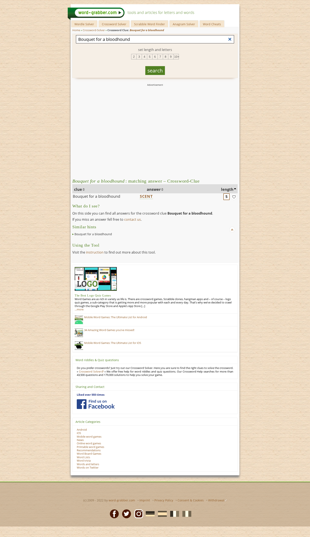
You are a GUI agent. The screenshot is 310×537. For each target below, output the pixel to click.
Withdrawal (216, 500)
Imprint (144, 500)
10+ (176, 56)
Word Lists (83, 457)
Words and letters (88, 464)
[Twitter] (125, 513)
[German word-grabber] (149, 513)
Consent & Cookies (191, 500)
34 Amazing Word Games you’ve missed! (109, 330)
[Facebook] (113, 513)
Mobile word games (89, 436)
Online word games (89, 443)
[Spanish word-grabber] (161, 513)
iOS (79, 433)
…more (79, 309)
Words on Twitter (87, 467)
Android (82, 429)
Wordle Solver (84, 24)
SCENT (146, 196)
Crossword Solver (114, 24)
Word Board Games (89, 454)
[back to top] (232, 229)
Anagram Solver (184, 24)
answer (154, 189)
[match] (233, 196)
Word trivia (84, 460)
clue (78, 189)
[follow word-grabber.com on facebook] (96, 404)
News (80, 440)
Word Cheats (212, 24)
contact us (132, 219)
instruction (95, 252)
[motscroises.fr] (173, 513)
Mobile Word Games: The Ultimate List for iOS (112, 343)
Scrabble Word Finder (149, 24)
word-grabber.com (122, 500)
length (227, 189)
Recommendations (89, 450)
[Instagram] (137, 513)
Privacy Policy (163, 500)
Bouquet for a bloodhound (96, 196)
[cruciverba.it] (185, 513)
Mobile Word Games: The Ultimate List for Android (115, 317)
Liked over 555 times (90, 395)
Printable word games (90, 447)
